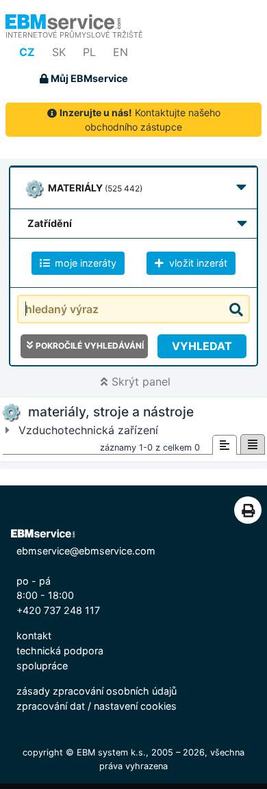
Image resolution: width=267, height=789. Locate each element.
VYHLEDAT (202, 346)
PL (89, 52)
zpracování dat (50, 706)
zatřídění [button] (49, 223)
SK (59, 52)
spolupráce (42, 665)
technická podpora (59, 650)
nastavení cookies (135, 706)
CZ (27, 52)
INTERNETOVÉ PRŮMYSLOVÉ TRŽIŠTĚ (74, 35)
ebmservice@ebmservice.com (85, 551)
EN (120, 52)
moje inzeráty (84, 263)
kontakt (33, 635)
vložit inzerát (196, 263)
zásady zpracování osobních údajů (96, 691)
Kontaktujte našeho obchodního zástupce (140, 120)
